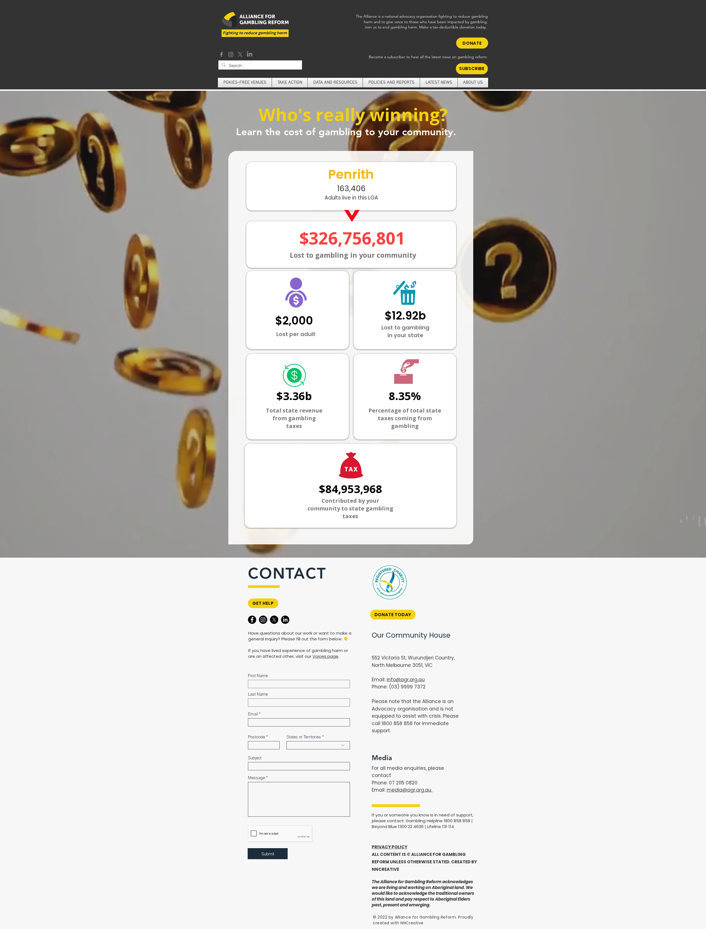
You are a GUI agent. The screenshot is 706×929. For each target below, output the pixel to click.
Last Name (258, 694)
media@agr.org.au (410, 790)
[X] (240, 54)
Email (253, 714)
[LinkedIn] (249, 54)
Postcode (256, 737)
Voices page (325, 656)
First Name (258, 676)
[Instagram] (231, 54)
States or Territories (304, 737)
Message (256, 778)
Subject (254, 758)
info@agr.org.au (406, 679)
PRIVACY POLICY (389, 847)
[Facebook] (221, 54)
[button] (472, 68)
